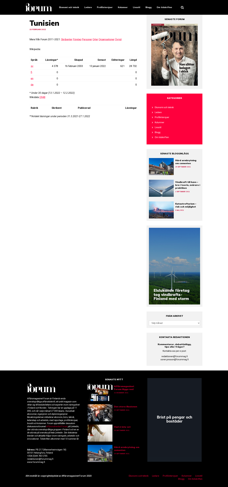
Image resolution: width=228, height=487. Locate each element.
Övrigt (118, 39)
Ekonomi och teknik (69, 7)
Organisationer (106, 39)
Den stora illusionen (125, 406)
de (32, 84)
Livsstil (136, 7)
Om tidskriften (164, 7)
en (32, 78)
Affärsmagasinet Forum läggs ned (124, 388)
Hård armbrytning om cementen (185, 162)
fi (31, 72)
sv (32, 66)
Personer (87, 39)
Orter (95, 39)
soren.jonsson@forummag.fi (175, 359)
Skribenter (66, 39)
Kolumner (123, 7)
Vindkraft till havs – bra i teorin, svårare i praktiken (187, 185)
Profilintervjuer (105, 7)
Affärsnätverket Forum (57, 426)
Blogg (148, 7)
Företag (77, 39)
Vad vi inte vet (122, 426)
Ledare (88, 7)
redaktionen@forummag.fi (174, 356)
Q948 (42, 97)
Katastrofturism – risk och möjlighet (185, 205)
